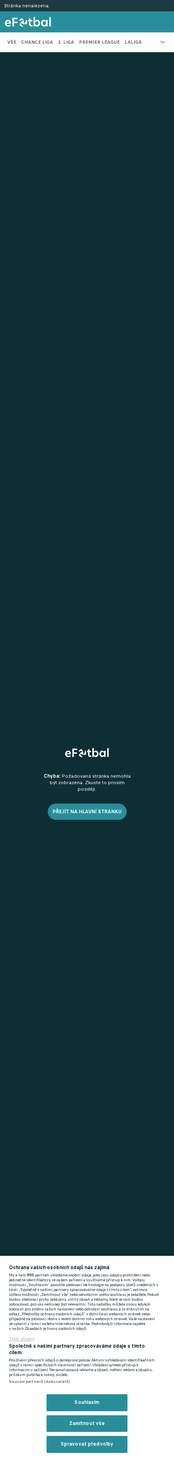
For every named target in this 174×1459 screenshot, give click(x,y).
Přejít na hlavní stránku (87, 811)
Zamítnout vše (87, 1423)
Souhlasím (86, 1402)
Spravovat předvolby (87, 1444)
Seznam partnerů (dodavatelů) (39, 1381)
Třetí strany (21, 1339)
